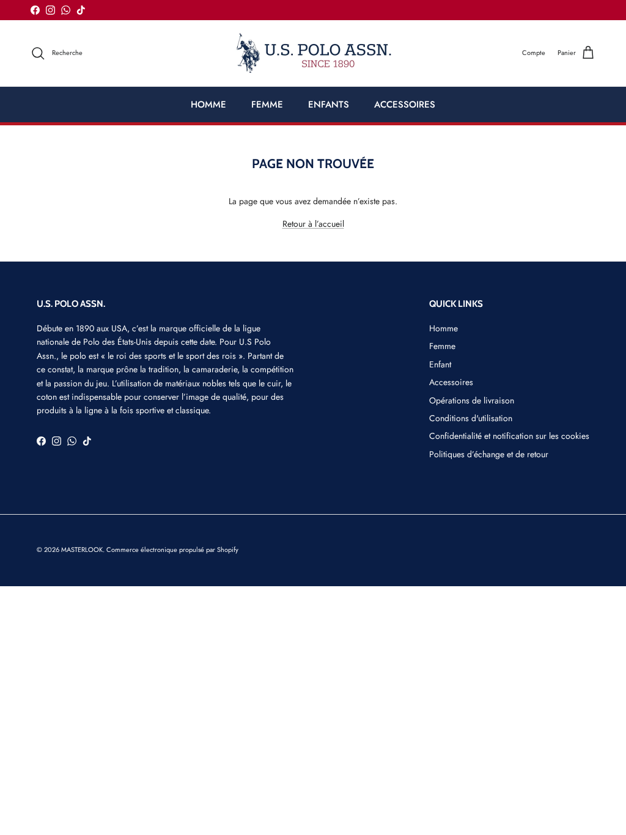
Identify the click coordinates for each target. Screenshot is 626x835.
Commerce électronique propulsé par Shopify (172, 549)
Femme (442, 346)
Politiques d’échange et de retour (488, 454)
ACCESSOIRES (404, 104)
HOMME (208, 104)
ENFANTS (328, 104)
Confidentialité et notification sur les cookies (509, 436)
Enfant (440, 364)
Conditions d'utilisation (470, 418)
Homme (443, 328)
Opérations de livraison (471, 400)
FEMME (267, 104)
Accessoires (451, 382)
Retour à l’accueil (313, 224)
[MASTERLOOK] (313, 53)
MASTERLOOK (82, 549)
